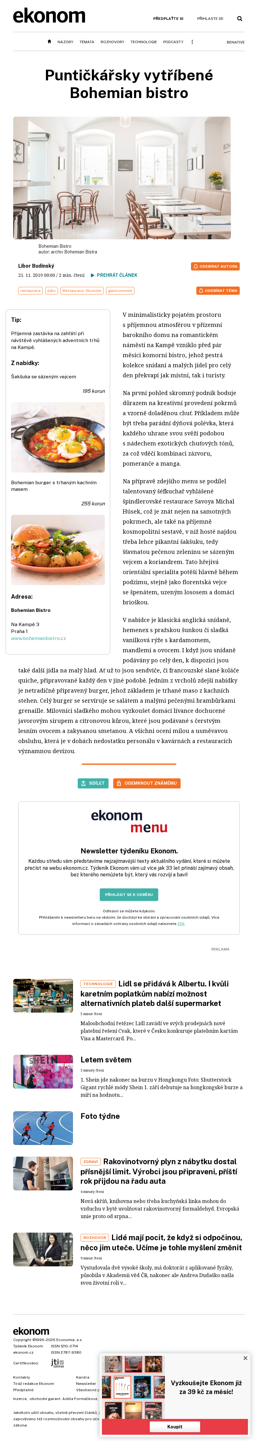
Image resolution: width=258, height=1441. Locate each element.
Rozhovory (112, 42)
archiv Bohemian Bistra (74, 251)
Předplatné (23, 1390)
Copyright (22, 1340)
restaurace (30, 290)
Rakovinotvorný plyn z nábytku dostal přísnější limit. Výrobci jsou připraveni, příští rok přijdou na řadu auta (159, 1171)
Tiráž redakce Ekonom (33, 1383)
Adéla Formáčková (79, 1399)
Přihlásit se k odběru (129, 894)
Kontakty (21, 1377)
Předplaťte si (168, 18)
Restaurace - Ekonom (82, 290)
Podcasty (173, 42)
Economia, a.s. (69, 1340)
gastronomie (120, 290)
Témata (87, 42)
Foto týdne (100, 1116)
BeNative (236, 42)
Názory (65, 42)
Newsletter (86, 1383)
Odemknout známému (151, 783)
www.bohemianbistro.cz (38, 638)
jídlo (52, 290)
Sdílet (97, 783)
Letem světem (106, 1059)
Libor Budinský (36, 266)
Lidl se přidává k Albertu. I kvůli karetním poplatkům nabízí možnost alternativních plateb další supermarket (155, 993)
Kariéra (82, 1377)
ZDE (181, 923)
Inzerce (20, 1399)
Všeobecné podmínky (96, 1390)
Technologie (144, 42)
